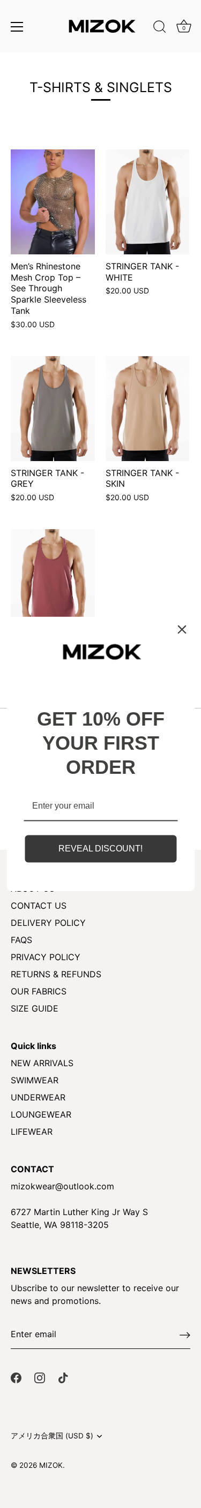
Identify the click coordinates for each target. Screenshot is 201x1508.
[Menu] (17, 27)
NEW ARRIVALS (42, 1063)
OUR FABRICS (38, 991)
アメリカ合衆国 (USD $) (52, 1435)
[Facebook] (16, 1376)
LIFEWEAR (32, 1131)
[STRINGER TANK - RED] (53, 581)
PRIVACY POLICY (45, 957)
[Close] (182, 629)
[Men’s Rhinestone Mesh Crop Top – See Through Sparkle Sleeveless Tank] (53, 201)
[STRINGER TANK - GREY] (53, 408)
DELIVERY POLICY (48, 922)
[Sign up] (185, 1334)
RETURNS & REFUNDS (56, 974)
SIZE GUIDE (34, 1008)
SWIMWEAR (34, 1080)
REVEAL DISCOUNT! (100, 848)
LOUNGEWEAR (41, 1114)
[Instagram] (39, 1376)
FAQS (21, 939)
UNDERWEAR (38, 1097)
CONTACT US (38, 905)
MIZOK (51, 1465)
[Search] (160, 28)
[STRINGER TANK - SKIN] (148, 408)
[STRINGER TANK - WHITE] (148, 201)
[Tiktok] (63, 1376)
